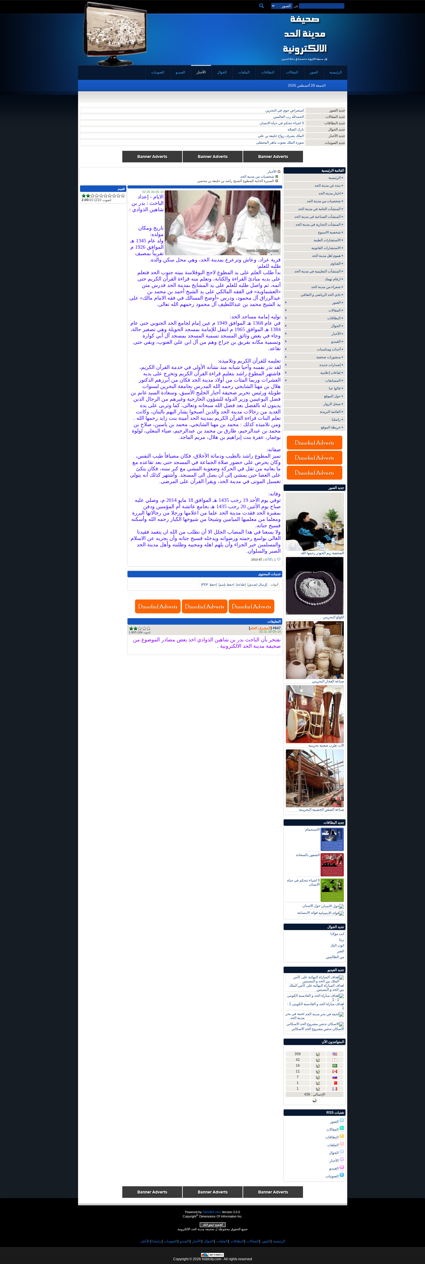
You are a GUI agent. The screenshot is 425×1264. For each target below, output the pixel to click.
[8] (114, 196)
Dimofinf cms (212, 1212)
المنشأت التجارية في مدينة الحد (318, 224)
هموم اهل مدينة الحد (326, 256)
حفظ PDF (209, 584)
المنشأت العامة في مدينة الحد (319, 209)
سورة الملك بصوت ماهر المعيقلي (280, 142)
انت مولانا (337, 934)
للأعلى (144, 1241)
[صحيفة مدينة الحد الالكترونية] (304, 63)
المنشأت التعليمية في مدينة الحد (317, 271)
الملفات (333, 1145)
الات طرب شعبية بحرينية (326, 745)
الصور (334, 1122)
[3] (140, 628)
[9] (118, 196)
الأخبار (334, 1161)
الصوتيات (332, 1176)
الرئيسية (334, 178)
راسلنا (336, 419)
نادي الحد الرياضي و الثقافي (321, 295)
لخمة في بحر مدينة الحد (295, 1016)
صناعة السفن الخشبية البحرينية (321, 810)
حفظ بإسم (226, 584)
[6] (105, 196)
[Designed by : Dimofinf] (212, 1226)
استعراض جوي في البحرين (284, 110)
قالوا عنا (335, 388)
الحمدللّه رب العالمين (288, 117)
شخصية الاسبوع (329, 232)
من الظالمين (335, 957)
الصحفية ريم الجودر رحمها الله (322, 553)
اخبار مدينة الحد (330, 193)
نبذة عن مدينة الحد (328, 185)
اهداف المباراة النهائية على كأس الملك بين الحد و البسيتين (316, 987)
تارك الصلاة (296, 129)
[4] (144, 628)
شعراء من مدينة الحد (326, 287)
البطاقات (332, 1137)
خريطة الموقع (331, 427)
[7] (110, 196)
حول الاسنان (311, 906)
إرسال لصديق (257, 584)
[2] (135, 628)
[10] (123, 196)
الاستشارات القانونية (326, 248)
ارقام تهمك (333, 279)
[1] (131, 628)
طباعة (241, 584)
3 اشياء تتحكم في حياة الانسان (282, 123)
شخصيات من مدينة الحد (324, 201)
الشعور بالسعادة (308, 855)
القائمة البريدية (330, 412)
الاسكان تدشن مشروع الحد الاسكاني (317, 1029)
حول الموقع (332, 396)
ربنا (341, 940)
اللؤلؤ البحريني (333, 617)
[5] (148, 628)
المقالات (332, 1129)
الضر (340, 951)
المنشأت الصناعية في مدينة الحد (317, 217)
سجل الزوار (332, 404)
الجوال (334, 1153)
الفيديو (334, 1168)
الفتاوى (335, 263)
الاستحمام (312, 829)
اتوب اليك (337, 945)
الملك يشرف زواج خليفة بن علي (281, 136)
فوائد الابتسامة (307, 913)
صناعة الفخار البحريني (328, 681)
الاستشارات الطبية (327, 240)
